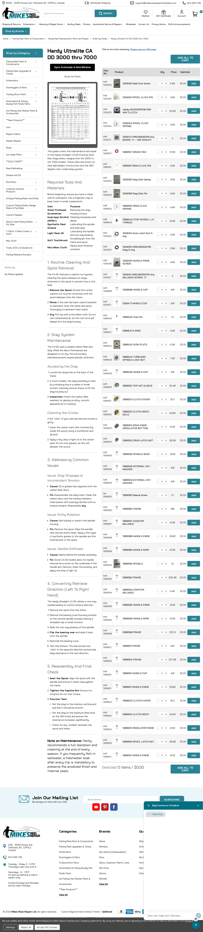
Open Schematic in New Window (72, 67)
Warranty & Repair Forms (51, 24)
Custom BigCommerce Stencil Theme (80, 911)
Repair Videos (13, 134)
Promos (86, 24)
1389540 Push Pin (133, 316)
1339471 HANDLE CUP (135, 303)
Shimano (103, 846)
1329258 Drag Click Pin (135, 193)
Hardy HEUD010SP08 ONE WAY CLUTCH (137, 111)
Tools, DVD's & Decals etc (19, 247)
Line (8, 127)
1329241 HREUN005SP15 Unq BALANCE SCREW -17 (138, 276)
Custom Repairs (14, 214)
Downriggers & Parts (16, 87)
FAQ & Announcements (179, 24)
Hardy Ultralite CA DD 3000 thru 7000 (129, 38)
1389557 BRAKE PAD (134, 151)
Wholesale (131, 24)
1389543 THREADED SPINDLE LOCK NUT (134, 358)
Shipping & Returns (11, 24)
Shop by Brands (15, 31)
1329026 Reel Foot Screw (136, 83)
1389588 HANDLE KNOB (136, 536)
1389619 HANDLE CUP (135, 673)
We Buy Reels (74, 24)
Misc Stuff (11, 240)
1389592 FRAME (132, 577)
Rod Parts (11, 182)
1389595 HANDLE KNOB (136, 604)
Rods (8, 147)
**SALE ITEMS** (14, 161)
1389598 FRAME (132, 632)
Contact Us (143, 24)
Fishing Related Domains (18, 254)
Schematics (29, 24)
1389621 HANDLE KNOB (136, 686)
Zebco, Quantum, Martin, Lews (114, 862)
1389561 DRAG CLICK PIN (137, 165)
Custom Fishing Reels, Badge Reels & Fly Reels (21, 206)
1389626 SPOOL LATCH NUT (138, 741)
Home (5, 38)
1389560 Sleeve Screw (135, 495)
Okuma (102, 873)
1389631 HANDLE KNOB (136, 755)
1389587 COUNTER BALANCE (133, 522)
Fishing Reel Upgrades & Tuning (18, 72)
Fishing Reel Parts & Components (28, 38)
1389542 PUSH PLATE (135, 344)
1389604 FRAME (132, 659)
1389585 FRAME (132, 508)
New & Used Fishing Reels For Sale (19, 223)
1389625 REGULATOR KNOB (138, 727)
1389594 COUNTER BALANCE (133, 591)
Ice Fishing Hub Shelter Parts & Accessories (21, 112)
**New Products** (15, 120)
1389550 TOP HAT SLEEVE (137, 385)
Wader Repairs (13, 140)
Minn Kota (104, 868)
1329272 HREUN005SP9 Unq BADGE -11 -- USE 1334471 (138, 138)
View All (63, 894)
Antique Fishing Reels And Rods (22, 198)
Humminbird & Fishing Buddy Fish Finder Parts (18, 102)
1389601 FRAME (131, 645)
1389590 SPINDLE (133, 563)
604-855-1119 (194, 3)
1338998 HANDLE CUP (135, 289)
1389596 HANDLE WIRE (136, 618)
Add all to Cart (185, 59)
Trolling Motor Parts (16, 94)
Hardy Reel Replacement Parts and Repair (68, 38)
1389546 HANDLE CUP (135, 371)
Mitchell (103, 878)
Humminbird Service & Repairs (107, 24)
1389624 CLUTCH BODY (136, 714)
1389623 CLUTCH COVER (137, 700)
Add (193, 83)
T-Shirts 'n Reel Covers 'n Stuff (19, 232)
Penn (101, 857)
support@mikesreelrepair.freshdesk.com (155, 3)
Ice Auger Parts (14, 154)
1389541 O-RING (132, 330)
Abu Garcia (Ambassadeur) (112, 852)
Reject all (26, 927)
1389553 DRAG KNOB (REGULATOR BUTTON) (135, 427)
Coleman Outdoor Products (15, 190)
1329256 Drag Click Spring (137, 179)
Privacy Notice (159, 24)
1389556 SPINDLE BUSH (136, 454)
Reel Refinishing (14, 168)
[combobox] (79, 13)
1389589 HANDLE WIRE (136, 549)
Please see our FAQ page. (143, 49)
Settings (10, 927)
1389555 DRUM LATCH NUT (138, 440)
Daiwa (102, 841)
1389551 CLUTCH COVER (136, 399)
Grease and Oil (13, 175)
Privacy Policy (191, 920)
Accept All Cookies (47, 927)
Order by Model (99, 38)
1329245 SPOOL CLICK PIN (138, 97)
